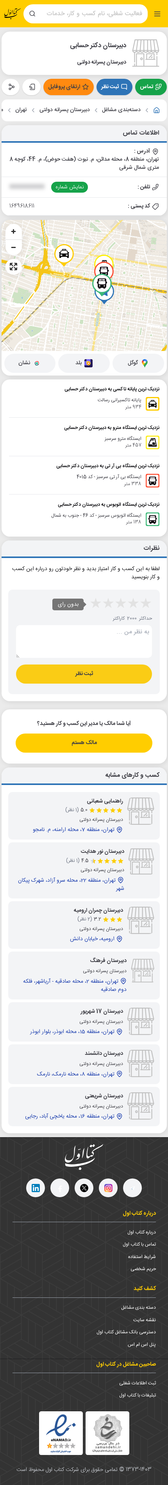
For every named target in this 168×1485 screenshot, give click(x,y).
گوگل (133, 363)
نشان (24, 363)
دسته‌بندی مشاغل (121, 110)
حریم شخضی (143, 1269)
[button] (64, 255)
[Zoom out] (13, 247)
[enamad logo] (61, 1433)
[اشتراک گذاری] (11, 87)
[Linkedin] (35, 1187)
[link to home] (156, 110)
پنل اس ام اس (142, 1345)
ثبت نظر (110, 87)
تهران (21, 110)
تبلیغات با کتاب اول (137, 1395)
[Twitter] (84, 1187)
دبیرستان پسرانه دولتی (64, 110)
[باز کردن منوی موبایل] (157, 14)
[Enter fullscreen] (13, 267)
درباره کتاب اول (141, 1232)
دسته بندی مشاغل (138, 1307)
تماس (146, 87)
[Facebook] (59, 1187)
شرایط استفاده (142, 1257)
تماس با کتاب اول (139, 1244)
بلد (78, 363)
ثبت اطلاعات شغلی (137, 1383)
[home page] (12, 13)
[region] (84, 285)
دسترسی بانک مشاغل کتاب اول (126, 1332)
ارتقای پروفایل (64, 87)
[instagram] (108, 1187)
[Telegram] (132, 1187)
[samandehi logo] (107, 1433)
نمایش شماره (69, 187)
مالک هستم (84, 743)
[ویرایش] (31, 87)
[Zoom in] (13, 231)
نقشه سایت (144, 1320)
